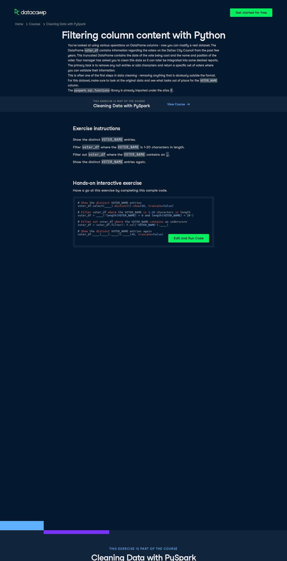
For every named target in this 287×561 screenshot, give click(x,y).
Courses (34, 24)
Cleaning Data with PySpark (66, 24)
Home (19, 24)
